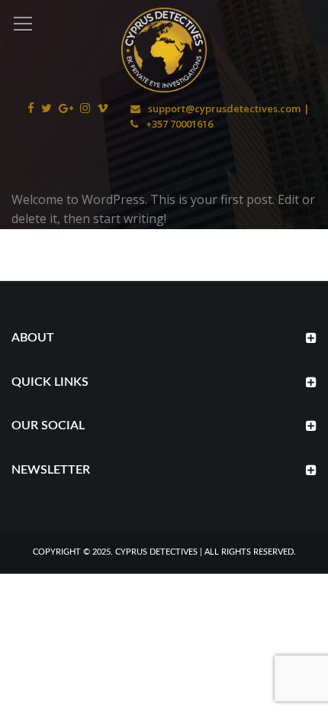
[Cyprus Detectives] (164, 48)
